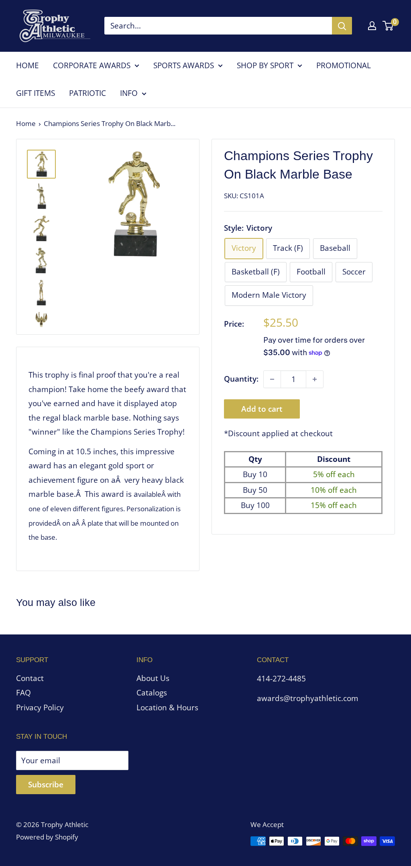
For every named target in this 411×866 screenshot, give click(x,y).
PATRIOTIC (87, 93)
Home (26, 123)
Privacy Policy (40, 707)
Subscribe (45, 784)
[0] (388, 25)
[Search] (342, 26)
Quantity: (241, 379)
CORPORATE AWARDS (91, 65)
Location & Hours (167, 707)
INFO (129, 93)
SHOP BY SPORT (265, 65)
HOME (27, 65)
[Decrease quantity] (272, 379)
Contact (30, 678)
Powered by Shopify (47, 837)
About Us (152, 678)
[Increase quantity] (314, 379)
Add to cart (262, 409)
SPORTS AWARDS (183, 65)
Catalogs (151, 692)
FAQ (23, 692)
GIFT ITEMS (35, 93)
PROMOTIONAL (343, 65)
